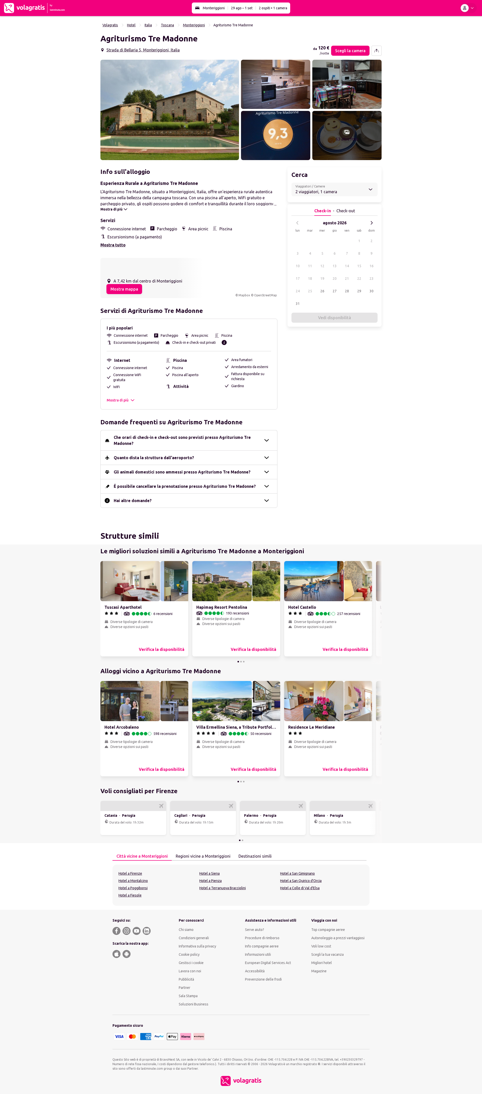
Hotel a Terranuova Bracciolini (222, 888)
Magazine (319, 971)
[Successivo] (372, 222)
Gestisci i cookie (191, 963)
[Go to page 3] (244, 661)
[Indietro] (297, 222)
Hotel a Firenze (130, 873)
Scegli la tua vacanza (327, 954)
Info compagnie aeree (262, 946)
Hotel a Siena (209, 873)
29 (359, 291)
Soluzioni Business (193, 1004)
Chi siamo (186, 930)
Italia (148, 25)
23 (372, 279)
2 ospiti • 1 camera (273, 8)
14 (347, 266)
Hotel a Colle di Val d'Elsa (300, 888)
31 (298, 304)
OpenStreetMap (265, 295)
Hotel (131, 25)
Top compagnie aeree (328, 930)
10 (298, 266)
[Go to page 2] (241, 661)
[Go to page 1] (238, 661)
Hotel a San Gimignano (297, 873)
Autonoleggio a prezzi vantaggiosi (338, 938)
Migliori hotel (321, 963)
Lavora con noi (190, 971)
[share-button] (376, 50)
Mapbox (244, 295)
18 (310, 279)
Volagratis (110, 25)
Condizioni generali (194, 938)
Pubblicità (186, 979)
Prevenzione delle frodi (263, 979)
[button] (169, 110)
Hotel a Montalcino (133, 881)
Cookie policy (189, 954)
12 (322, 266)
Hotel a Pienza (210, 881)
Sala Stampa (188, 996)
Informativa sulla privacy (197, 946)
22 (359, 279)
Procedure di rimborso (262, 938)
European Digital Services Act (268, 963)
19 (322, 279)
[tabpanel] (241, 885)
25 (310, 291)
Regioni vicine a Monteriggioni (203, 856)
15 (359, 266)
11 (310, 266)
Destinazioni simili (255, 856)
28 (347, 291)
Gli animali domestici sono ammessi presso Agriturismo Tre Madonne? (182, 472)
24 (298, 291)
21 (347, 279)
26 (322, 291)
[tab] (142, 856)
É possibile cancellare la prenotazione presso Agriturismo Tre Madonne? (185, 486)
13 (335, 266)
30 (372, 291)
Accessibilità (255, 971)
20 (335, 279)
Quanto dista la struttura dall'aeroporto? (154, 457)
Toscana (167, 25)
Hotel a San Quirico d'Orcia (301, 881)
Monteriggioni (214, 8)
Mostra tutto (113, 245)
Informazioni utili (258, 954)
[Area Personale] (468, 8)
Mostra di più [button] (118, 400)
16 (372, 266)
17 (298, 279)
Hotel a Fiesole (130, 895)
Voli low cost (321, 946)
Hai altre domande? (133, 500)
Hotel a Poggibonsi (133, 888)
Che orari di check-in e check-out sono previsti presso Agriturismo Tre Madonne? (182, 440)
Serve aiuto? (254, 930)
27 (335, 291)
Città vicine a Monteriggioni (142, 856)
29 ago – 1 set (242, 8)
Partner (184, 988)
